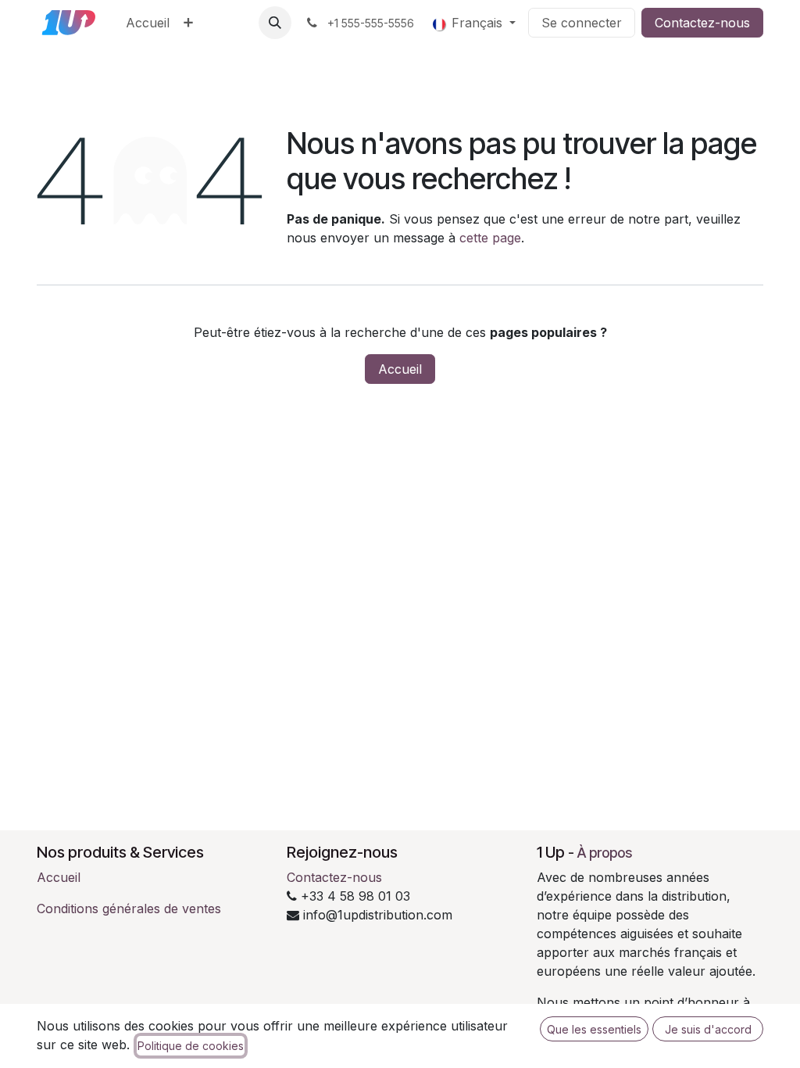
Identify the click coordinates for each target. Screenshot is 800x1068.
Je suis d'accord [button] (708, 1029)
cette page (490, 237)
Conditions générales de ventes (129, 908)
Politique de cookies (191, 1045)
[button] (275, 22)
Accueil (400, 369)
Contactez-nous (702, 22)
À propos (604, 852)
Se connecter (581, 22)
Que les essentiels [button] (594, 1029)
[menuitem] (148, 22)
